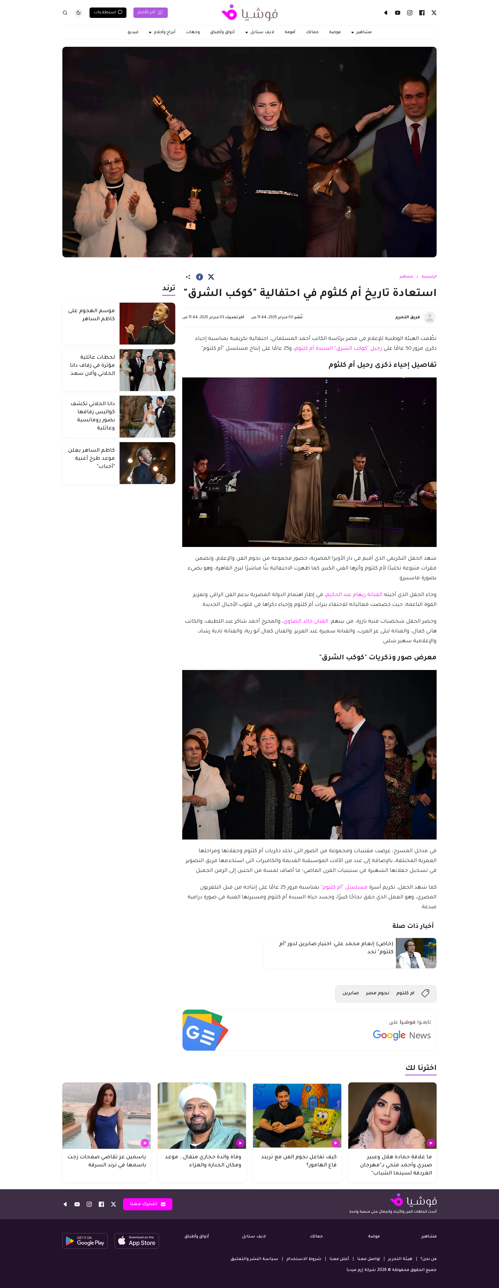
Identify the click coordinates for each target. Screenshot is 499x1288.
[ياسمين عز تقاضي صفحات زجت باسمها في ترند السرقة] (106, 1115)
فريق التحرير (408, 317)
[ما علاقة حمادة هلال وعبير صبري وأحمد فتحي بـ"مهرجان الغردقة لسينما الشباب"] (392, 1115)
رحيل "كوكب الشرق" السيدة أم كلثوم (338, 349)
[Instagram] (409, 12)
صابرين (350, 993)
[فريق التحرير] (430, 318)
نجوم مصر (377, 993)
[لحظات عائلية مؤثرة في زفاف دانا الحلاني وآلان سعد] (147, 370)
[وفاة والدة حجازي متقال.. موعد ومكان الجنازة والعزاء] (202, 1115)
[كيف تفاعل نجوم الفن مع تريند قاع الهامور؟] (297, 1115)
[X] (434, 12)
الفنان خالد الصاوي (306, 622)
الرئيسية (429, 277)
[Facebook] (421, 12)
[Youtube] (397, 12)
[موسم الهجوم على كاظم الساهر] (147, 324)
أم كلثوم (405, 993)
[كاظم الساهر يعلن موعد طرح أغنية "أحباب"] (147, 463)
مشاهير (406, 277)
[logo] (249, 12)
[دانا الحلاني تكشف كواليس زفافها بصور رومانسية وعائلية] (147, 417)
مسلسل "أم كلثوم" (344, 888)
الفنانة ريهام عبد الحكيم (354, 595)
